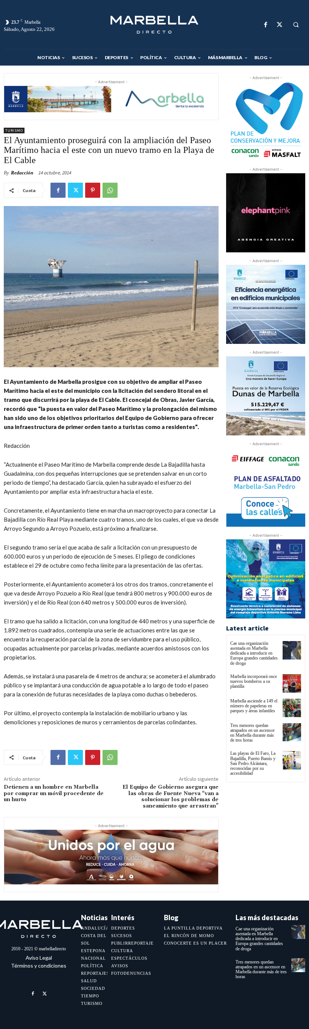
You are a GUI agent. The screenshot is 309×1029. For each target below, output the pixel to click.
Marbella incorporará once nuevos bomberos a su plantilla (253, 681)
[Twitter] (279, 25)
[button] (295, 24)
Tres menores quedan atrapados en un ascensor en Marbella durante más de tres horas (252, 733)
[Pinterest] (92, 190)
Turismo (14, 130)
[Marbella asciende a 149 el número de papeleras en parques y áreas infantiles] (292, 708)
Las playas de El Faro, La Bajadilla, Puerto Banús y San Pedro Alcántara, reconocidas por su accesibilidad (252, 763)
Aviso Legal (39, 957)
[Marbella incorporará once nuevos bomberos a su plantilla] (292, 683)
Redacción (22, 173)
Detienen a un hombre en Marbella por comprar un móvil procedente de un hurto (54, 793)
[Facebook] (265, 25)
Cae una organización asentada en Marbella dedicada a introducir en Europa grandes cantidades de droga (254, 653)
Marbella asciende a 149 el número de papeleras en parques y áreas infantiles (253, 705)
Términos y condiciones (38, 965)
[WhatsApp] (110, 190)
